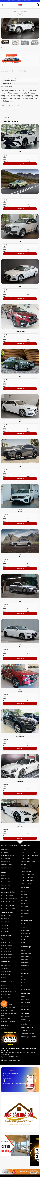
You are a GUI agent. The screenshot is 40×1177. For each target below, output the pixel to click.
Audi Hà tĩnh (9, 90)
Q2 (20, 196)
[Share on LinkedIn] (18, 105)
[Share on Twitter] (9, 105)
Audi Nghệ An (20, 90)
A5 (20, 556)
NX (20, 466)
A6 (20, 646)
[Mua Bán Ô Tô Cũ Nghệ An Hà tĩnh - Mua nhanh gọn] (20, 5)
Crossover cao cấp (19, 93)
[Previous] (4, 28)
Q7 (20, 241)
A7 (20, 286)
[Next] (35, 28)
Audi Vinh (8, 93)
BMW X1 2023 (20, 736)
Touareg (20, 511)
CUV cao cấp (15, 96)
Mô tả (7, 117)
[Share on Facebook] (6, 105)
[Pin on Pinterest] (15, 105)
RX (20, 601)
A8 (20, 376)
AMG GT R (20, 781)
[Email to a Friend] (12, 105)
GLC (20, 151)
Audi (25, 11)
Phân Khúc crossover (20, 98)
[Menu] (2, 5)
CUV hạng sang (27, 96)
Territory (20, 691)
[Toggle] (3, 117)
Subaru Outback (20, 331)
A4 (20, 421)
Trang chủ (17, 11)
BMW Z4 (20, 826)
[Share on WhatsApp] (2, 105)
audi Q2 (29, 90)
